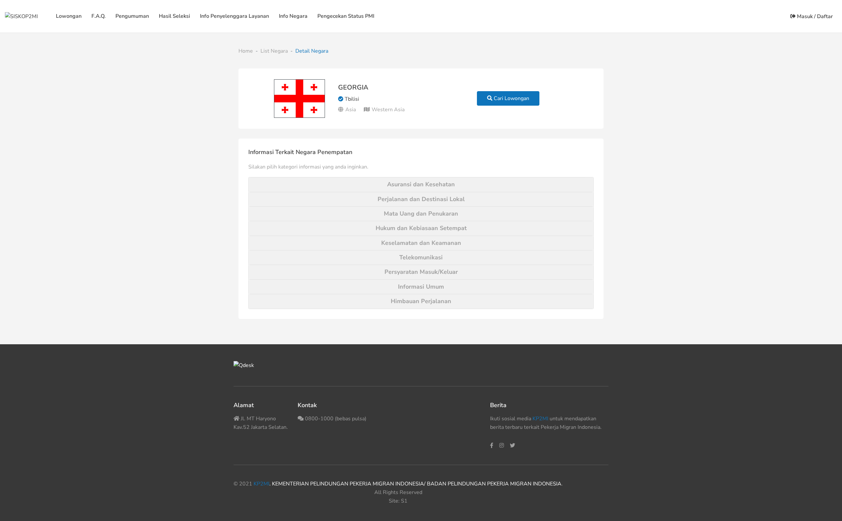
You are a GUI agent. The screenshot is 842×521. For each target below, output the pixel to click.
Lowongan (69, 16)
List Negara (274, 51)
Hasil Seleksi (174, 16)
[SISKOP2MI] (21, 16)
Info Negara (293, 16)
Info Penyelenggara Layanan (234, 16)
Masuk (804, 16)
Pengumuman (132, 16)
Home (245, 51)
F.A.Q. (98, 16)
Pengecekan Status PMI (345, 16)
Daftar (825, 16)
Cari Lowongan (510, 98)
